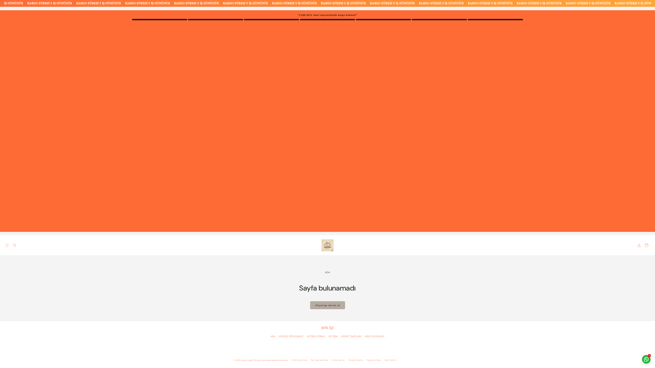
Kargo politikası (374, 360)
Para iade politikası (319, 360)
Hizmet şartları (338, 360)
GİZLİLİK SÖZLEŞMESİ (291, 336)
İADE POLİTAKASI (374, 336)
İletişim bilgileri (356, 360)
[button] (7, 245)
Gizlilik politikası (299, 360)
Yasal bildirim (390, 360)
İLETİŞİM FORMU (316, 336)
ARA (273, 336)
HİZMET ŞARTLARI (351, 336)
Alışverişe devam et (327, 305)
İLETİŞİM (333, 336)
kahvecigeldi (247, 360)
